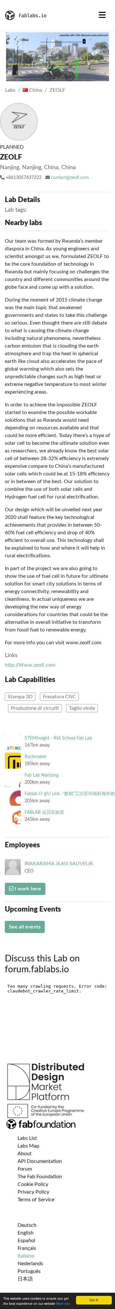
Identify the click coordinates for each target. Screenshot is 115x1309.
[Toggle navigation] (102, 15)
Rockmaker (36, 756)
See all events (25, 926)
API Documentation (40, 1161)
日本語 (25, 1279)
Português (29, 1271)
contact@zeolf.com (70, 178)
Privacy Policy (33, 1192)
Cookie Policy (33, 1184)
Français (27, 1248)
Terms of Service (36, 1199)
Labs (10, 90)
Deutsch (27, 1225)
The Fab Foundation (40, 1176)
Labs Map (28, 1145)
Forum (25, 1169)
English (26, 1232)
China (35, 90)
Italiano (26, 1255)
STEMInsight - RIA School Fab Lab (58, 738)
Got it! (93, 1299)
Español (26, 1240)
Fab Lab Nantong (41, 775)
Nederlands (30, 1263)
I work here (27, 888)
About (25, 1153)
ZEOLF (57, 90)
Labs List (27, 1138)
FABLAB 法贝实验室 (44, 812)
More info (63, 1303)
